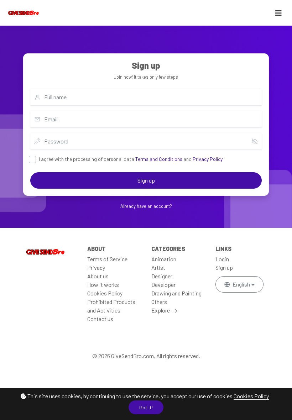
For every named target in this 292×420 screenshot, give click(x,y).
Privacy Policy (208, 159)
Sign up (146, 180)
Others (159, 301)
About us (98, 276)
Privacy (96, 267)
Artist (158, 267)
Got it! (146, 407)
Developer (163, 284)
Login (222, 259)
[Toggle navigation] (278, 13)
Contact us (100, 318)
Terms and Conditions (158, 159)
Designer (161, 276)
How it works (103, 284)
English (241, 284)
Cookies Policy (251, 396)
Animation (163, 259)
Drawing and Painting (176, 293)
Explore (160, 310)
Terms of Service (107, 259)
